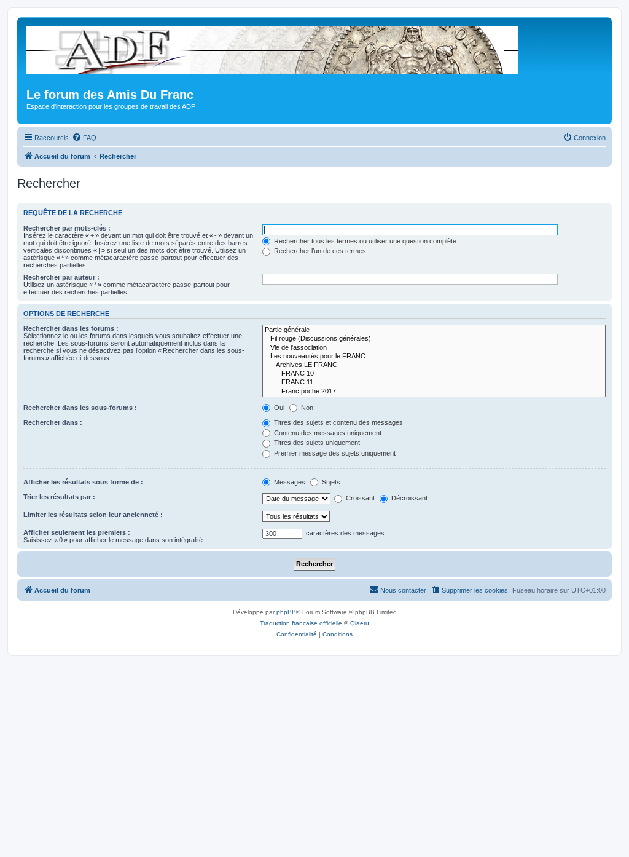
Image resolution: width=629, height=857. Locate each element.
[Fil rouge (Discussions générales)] (434, 338)
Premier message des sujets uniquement (334, 453)
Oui (278, 407)
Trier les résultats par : (59, 496)
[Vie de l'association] (434, 348)
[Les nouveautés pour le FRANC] (434, 356)
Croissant (359, 498)
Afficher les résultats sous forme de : (83, 482)
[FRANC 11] (434, 382)
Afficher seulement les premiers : (76, 532)
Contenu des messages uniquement (326, 432)
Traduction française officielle (301, 623)
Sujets (330, 482)
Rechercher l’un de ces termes (319, 251)
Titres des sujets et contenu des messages (337, 422)
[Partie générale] (434, 330)
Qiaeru (359, 623)
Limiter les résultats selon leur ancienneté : (93, 514)
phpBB (286, 612)
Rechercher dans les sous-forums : (80, 407)
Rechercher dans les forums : (71, 328)
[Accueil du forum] (273, 47)
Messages (288, 482)
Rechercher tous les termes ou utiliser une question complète (364, 241)
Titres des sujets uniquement (316, 442)
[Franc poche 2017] (434, 391)
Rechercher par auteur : (61, 277)
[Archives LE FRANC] (434, 365)
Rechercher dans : (52, 422)
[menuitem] (84, 137)
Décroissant (408, 498)
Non (306, 407)
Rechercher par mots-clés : (67, 228)
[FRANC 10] (434, 373)
